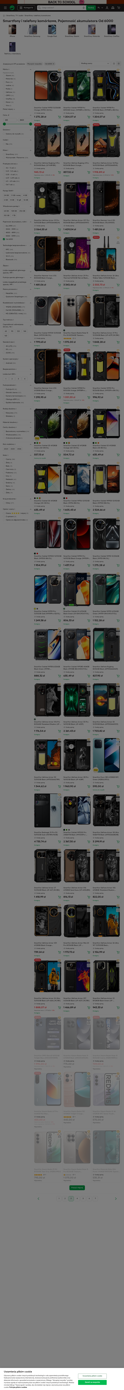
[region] (62, 1379)
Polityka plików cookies (18, 1387)
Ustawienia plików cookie (92, 1376)
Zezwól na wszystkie (92, 1382)
